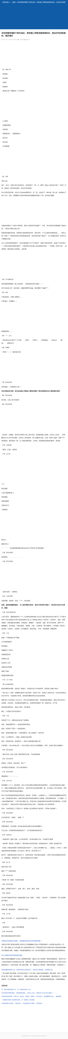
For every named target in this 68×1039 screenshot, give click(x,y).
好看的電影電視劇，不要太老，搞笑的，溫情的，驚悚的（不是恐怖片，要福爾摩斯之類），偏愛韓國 (31, 996)
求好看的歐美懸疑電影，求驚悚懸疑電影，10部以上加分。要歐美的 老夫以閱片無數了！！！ (29, 993)
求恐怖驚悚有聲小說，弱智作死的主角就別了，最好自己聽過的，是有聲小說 (27, 970)
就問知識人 (6, 2)
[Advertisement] (34, 17)
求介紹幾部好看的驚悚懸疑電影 (11, 955)
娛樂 (13, 2)
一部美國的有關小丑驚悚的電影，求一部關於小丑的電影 (18, 1000)
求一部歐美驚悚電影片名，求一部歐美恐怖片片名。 (16, 989)
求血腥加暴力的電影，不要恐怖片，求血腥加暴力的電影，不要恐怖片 (22, 1003)
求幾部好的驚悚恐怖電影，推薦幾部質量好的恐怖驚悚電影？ (21, 941)
